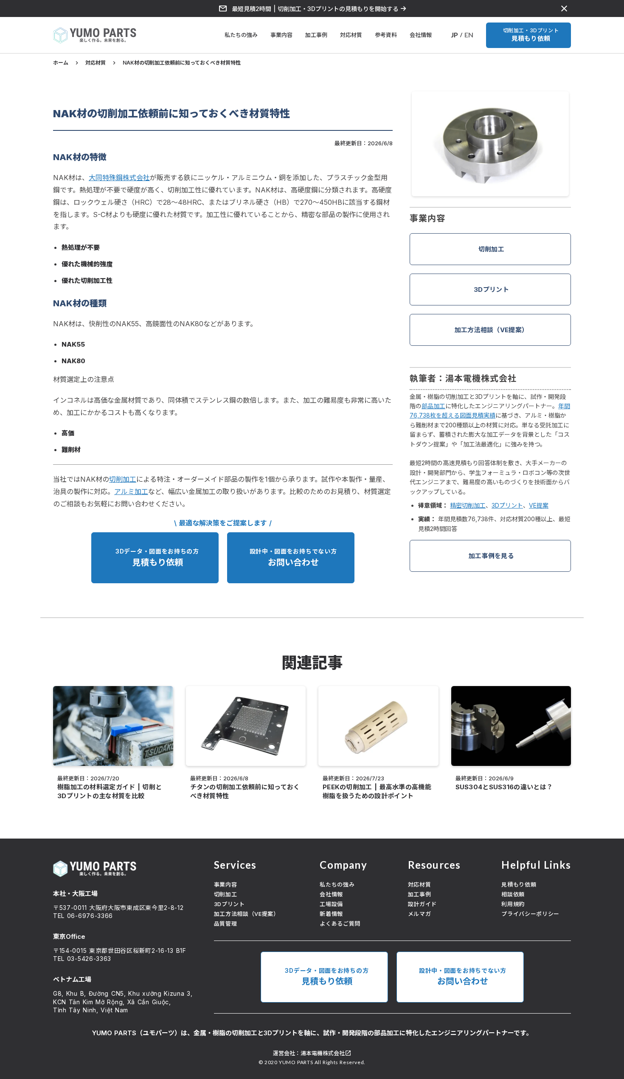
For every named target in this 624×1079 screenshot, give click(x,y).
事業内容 (281, 34)
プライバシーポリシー (530, 913)
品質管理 (225, 923)
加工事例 (316, 34)
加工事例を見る (491, 556)
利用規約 (513, 904)
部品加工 (433, 406)
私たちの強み (241, 34)
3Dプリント (491, 289)
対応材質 (351, 34)
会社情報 (421, 34)
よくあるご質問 (340, 923)
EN (468, 35)
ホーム (60, 62)
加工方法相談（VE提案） (491, 330)
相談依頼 (513, 894)
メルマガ (419, 913)
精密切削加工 (468, 505)
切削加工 (491, 249)
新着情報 (331, 913)
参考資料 (386, 34)
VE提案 (538, 505)
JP (454, 35)
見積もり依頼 (518, 884)
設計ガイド (422, 904)
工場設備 (331, 904)
